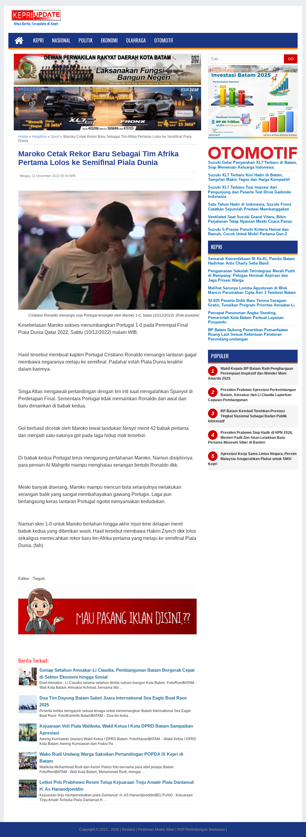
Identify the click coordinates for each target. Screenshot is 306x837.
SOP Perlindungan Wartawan (201, 829)
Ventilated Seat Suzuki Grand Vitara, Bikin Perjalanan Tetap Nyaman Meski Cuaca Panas (250, 219)
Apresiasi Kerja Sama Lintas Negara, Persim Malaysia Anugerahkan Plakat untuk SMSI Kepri (252, 459)
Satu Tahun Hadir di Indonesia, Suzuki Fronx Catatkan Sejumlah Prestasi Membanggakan (249, 206)
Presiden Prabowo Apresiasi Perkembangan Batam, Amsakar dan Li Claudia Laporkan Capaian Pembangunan (252, 395)
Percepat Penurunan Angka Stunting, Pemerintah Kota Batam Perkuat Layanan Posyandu (246, 317)
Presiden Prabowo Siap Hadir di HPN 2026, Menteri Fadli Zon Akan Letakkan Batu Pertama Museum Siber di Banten (250, 437)
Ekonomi (109, 40)
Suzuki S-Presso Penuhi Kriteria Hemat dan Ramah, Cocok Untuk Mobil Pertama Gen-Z (248, 231)
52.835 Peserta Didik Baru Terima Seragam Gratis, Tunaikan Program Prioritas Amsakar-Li (251, 302)
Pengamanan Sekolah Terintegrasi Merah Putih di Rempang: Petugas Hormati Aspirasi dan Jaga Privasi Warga (251, 275)
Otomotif (163, 40)
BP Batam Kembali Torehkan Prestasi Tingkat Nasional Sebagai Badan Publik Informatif (247, 416)
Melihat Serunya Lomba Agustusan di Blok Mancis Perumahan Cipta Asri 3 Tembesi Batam (252, 290)
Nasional (61, 40)
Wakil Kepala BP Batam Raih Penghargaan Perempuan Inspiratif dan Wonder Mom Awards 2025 (250, 373)
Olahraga (136, 40)
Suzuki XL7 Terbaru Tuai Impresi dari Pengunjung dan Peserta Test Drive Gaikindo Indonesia (249, 192)
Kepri (38, 40)
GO (290, 59)
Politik (86, 40)
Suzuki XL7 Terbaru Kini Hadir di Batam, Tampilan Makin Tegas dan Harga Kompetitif (249, 177)
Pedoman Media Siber (156, 829)
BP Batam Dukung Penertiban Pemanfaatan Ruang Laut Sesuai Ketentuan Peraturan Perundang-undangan (248, 334)
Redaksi (128, 829)
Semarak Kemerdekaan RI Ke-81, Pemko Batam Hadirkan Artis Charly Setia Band (251, 260)
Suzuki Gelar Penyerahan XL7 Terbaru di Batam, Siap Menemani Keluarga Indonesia (252, 164)
